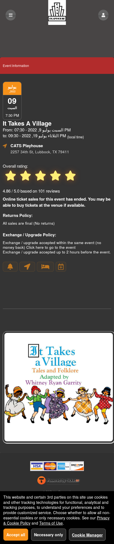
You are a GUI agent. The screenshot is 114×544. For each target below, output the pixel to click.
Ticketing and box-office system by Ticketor (58, 481)
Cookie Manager (87, 535)
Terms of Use (51, 523)
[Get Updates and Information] (10, 266)
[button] (103, 15)
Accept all (15, 534)
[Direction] (27, 266)
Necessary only (48, 534)
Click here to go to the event (51, 247)
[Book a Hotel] (45, 266)
